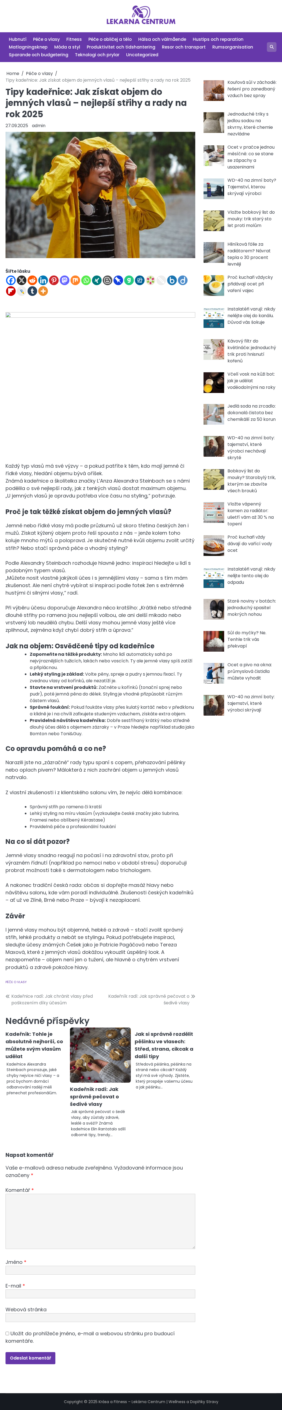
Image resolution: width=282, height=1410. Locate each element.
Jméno (16, 1262)
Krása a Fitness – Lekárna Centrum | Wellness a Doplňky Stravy (158, 1401)
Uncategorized (142, 55)
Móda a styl (67, 47)
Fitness (74, 39)
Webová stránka (26, 1309)
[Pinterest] (54, 280)
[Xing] (97, 280)
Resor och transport (184, 47)
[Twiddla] (161, 280)
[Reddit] (32, 280)
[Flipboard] (11, 291)
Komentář (20, 1190)
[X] (21, 280)
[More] (43, 291)
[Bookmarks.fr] (150, 280)
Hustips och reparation (218, 39)
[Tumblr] (32, 291)
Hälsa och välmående (162, 39)
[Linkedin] (43, 280)
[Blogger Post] (107, 280)
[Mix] (75, 280)
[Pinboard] (118, 280)
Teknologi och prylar (97, 55)
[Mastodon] (64, 280)
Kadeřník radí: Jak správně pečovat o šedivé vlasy (94, 1096)
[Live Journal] (21, 291)
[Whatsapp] (86, 280)
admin (38, 125)
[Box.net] (172, 280)
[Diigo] (183, 280)
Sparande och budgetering (38, 55)
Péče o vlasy (46, 39)
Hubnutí (17, 39)
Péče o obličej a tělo (110, 39)
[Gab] (129, 280)
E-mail (15, 1285)
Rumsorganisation (232, 47)
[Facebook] (11, 280)
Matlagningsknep (28, 47)
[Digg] (140, 280)
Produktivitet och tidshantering (121, 47)
